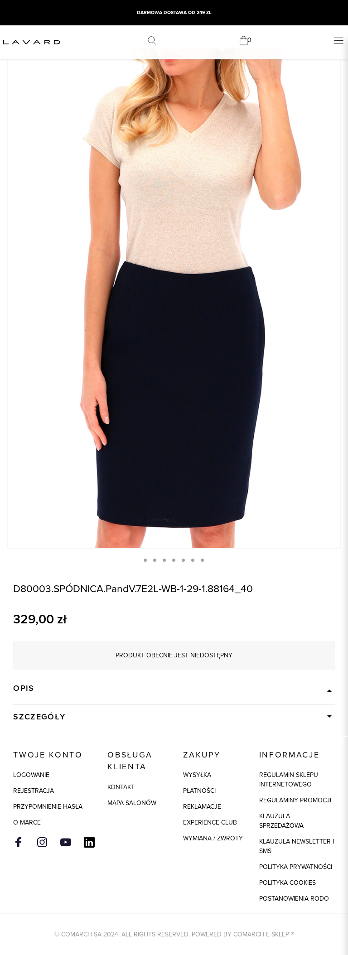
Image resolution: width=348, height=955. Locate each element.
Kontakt (121, 787)
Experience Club (210, 822)
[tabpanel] (174, 298)
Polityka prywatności (295, 867)
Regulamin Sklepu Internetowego (288, 779)
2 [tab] (154, 560)
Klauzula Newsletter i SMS (296, 846)
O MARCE (27, 822)
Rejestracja (33, 791)
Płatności (199, 791)
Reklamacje (202, 806)
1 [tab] (145, 560)
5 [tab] (183, 560)
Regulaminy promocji (295, 800)
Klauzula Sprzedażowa (281, 820)
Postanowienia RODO (294, 898)
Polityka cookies (287, 882)
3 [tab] (164, 560)
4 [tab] (173, 560)
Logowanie (31, 775)
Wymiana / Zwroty (213, 838)
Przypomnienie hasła (47, 806)
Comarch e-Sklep (261, 934)
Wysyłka (197, 775)
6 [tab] (192, 560)
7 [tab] (202, 560)
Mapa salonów (131, 803)
